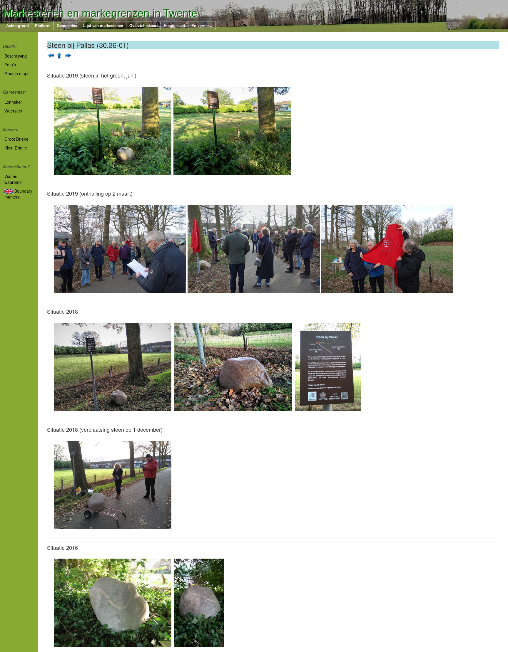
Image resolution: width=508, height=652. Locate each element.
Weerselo (13, 111)
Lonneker (13, 102)
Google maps (16, 73)
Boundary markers (18, 194)
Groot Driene (16, 139)
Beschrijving (15, 56)
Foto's (10, 65)
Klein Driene (15, 148)
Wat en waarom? (13, 179)
